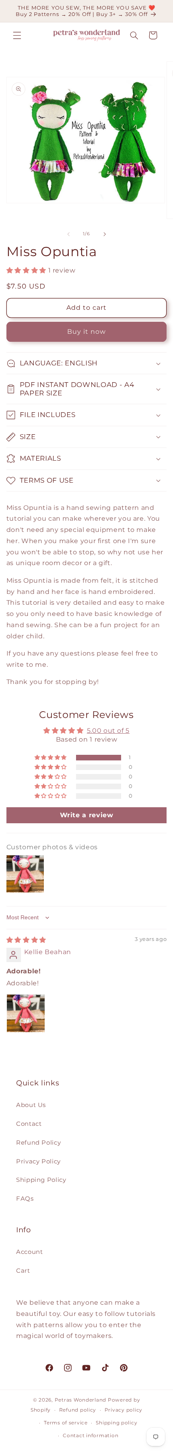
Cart (23, 1270)
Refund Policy (38, 1142)
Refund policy (78, 1410)
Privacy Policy (38, 1161)
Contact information (90, 1435)
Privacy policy (123, 1410)
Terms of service (66, 1423)
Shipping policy (116, 1423)
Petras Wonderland (81, 1400)
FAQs (25, 1198)
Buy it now (86, 331)
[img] (26, 940)
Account (29, 1251)
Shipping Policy (41, 1179)
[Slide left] (68, 234)
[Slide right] (104, 234)
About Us (31, 1105)
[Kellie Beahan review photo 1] (25, 1013)
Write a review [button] (86, 815)
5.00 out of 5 (108, 730)
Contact (28, 1123)
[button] (17, 35)
